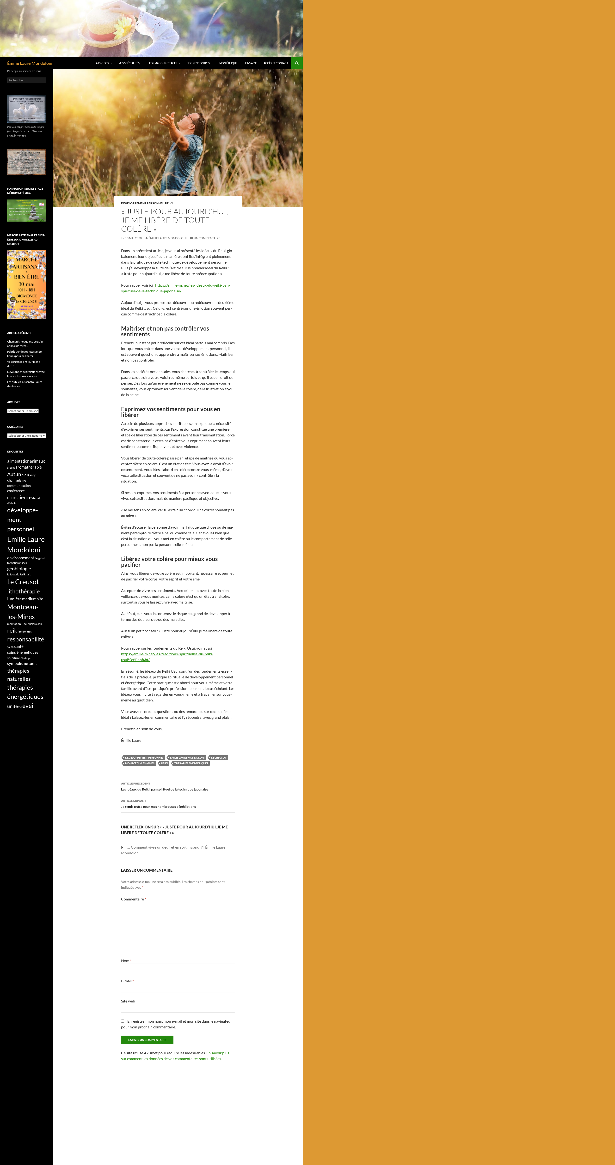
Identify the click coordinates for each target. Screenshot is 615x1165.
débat (36, 498)
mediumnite (32, 598)
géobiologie (19, 568)
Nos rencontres (198, 63)
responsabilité (25, 639)
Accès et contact (276, 63)
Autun (14, 474)
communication (19, 485)
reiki (164, 763)
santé (19, 646)
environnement (20, 557)
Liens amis (250, 63)
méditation (14, 624)
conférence (16, 491)
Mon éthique (228, 63)
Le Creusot (219, 757)
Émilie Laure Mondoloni (29, 63)
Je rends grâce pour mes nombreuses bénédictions (158, 804)
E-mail (127, 980)
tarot (33, 663)
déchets (11, 503)
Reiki (169, 203)
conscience (19, 497)
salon (10, 646)
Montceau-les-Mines (139, 763)
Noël (24, 624)
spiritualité (15, 658)
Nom (126, 960)
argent (11, 467)
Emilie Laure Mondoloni (187, 757)
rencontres (25, 631)
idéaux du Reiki (16, 574)
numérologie (35, 623)
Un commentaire (207, 238)
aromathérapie (28, 467)
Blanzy (31, 475)
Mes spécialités (129, 63)
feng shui (40, 558)
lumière (14, 598)
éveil (28, 705)
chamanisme (16, 480)
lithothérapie (23, 591)
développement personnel (142, 203)
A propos (102, 63)
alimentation (18, 461)
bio (24, 475)
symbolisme (17, 663)
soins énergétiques (22, 652)
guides (23, 562)
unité (12, 706)
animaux (37, 461)
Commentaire (133, 899)
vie (20, 706)
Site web (128, 1001)
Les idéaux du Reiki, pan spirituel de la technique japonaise (164, 786)
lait (29, 574)
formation (13, 562)
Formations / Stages (163, 63)
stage (27, 658)
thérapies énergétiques (191, 763)
